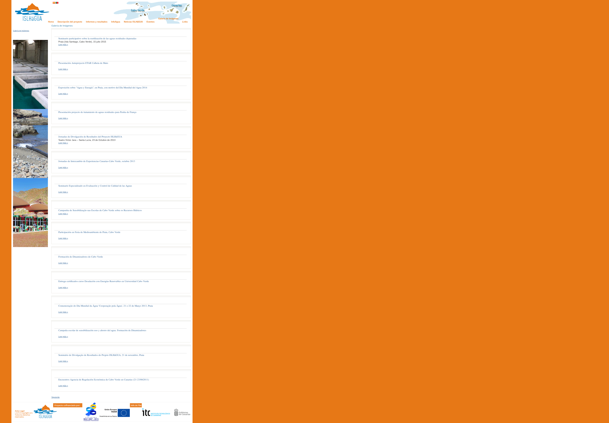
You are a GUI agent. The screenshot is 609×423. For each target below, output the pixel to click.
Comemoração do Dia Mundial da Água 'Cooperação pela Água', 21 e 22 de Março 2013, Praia (105, 305)
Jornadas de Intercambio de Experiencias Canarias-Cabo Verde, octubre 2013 (96, 161)
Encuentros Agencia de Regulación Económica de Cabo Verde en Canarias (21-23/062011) (103, 379)
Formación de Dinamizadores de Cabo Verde (80, 256)
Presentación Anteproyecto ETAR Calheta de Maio (83, 62)
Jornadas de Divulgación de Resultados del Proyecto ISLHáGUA (90, 136)
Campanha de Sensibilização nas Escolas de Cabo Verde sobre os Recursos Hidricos (100, 210)
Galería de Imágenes (21, 31)
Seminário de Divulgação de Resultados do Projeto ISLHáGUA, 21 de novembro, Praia (101, 354)
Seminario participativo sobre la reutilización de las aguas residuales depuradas (97, 38)
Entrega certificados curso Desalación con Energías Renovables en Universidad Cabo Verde (103, 281)
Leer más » (63, 45)
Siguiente (55, 397)
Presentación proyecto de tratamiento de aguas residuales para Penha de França (97, 112)
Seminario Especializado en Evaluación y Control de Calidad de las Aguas (95, 185)
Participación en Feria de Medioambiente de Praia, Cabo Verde (89, 232)
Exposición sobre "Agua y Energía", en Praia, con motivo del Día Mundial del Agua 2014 (102, 87)
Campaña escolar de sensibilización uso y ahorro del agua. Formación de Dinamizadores (102, 330)
